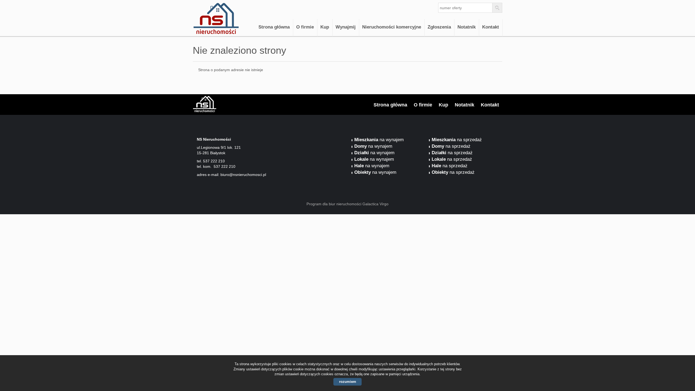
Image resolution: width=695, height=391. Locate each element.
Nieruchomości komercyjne (391, 27)
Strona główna (274, 27)
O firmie (305, 27)
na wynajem (379, 139)
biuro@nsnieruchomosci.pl (243, 174)
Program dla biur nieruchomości (334, 204)
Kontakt (490, 27)
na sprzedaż (457, 139)
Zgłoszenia (439, 27)
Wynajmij (346, 27)
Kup (324, 27)
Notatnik (466, 27)
